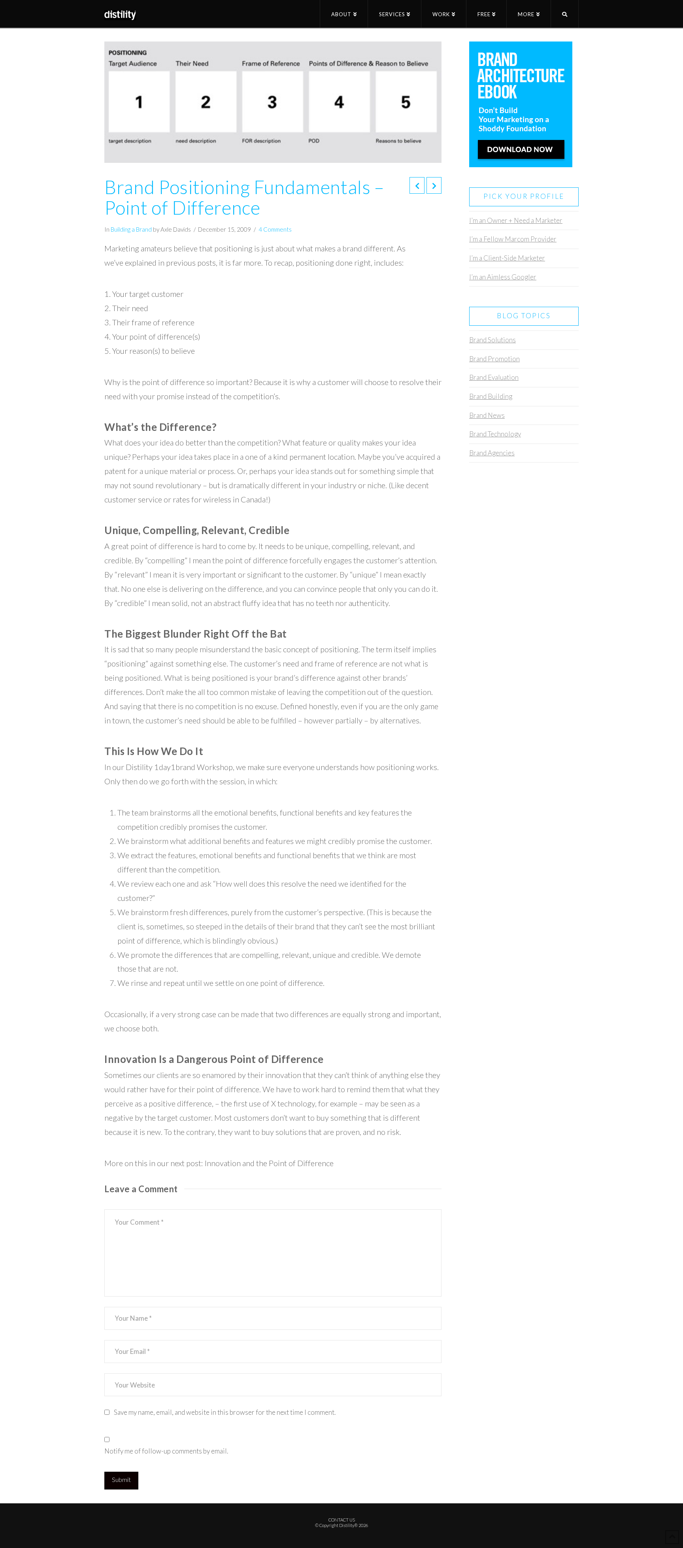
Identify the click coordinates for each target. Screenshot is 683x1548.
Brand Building (490, 396)
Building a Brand (131, 229)
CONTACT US (341, 1519)
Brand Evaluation (494, 377)
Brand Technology (495, 434)
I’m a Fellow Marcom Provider (513, 239)
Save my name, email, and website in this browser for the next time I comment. (225, 1412)
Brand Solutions (492, 340)
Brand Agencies (492, 453)
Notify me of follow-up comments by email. (166, 1451)
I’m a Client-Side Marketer (507, 258)
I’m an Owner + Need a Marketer (515, 220)
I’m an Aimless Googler (502, 277)
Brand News (487, 415)
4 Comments (275, 229)
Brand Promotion (494, 359)
